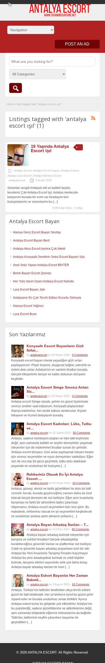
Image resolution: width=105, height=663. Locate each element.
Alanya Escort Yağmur (28, 306)
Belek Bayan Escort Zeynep (32, 273)
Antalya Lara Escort (19, 175)
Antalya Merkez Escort (47, 175)
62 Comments (81, 483)
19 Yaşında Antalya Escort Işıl (50, 148)
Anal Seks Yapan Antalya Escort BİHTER (41, 265)
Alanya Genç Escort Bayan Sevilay (37, 232)
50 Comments (81, 432)
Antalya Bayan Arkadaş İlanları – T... (57, 525)
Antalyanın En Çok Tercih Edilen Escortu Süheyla (47, 297)
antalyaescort (17, 180)
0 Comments (80, 354)
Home (10, 104)
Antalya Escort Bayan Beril (31, 240)
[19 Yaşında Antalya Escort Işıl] (18, 165)
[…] (55, 201)
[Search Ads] (15, 88)
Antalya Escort (23, 170)
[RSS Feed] (9, 4)
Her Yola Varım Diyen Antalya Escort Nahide (43, 281)
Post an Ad (77, 44)
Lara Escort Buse (25, 314)
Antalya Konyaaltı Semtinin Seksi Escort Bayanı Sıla (49, 257)
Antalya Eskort (70, 170)
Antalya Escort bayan (46, 170)
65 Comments (80, 529)
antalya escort (39, 432)
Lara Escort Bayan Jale (29, 289)
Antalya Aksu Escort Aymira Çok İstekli (39, 248)
